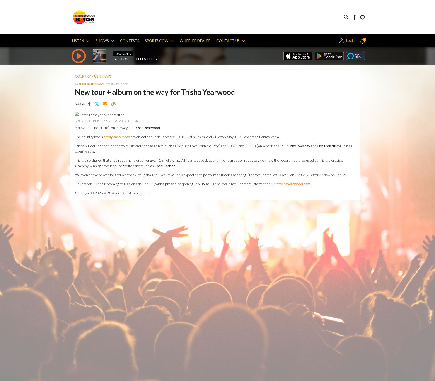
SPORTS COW (156, 40)
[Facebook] (354, 17)
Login (349, 40)
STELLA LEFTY (145, 58)
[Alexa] (362, 17)
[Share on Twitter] (97, 104)
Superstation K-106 (91, 84)
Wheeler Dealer (195, 40)
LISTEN (78, 40)
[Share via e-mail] (105, 104)
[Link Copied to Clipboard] (113, 104)
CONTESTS (129, 40)
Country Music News (93, 76)
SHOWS (102, 40)
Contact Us (228, 40)
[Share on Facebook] (90, 104)
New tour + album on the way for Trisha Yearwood (155, 92)
